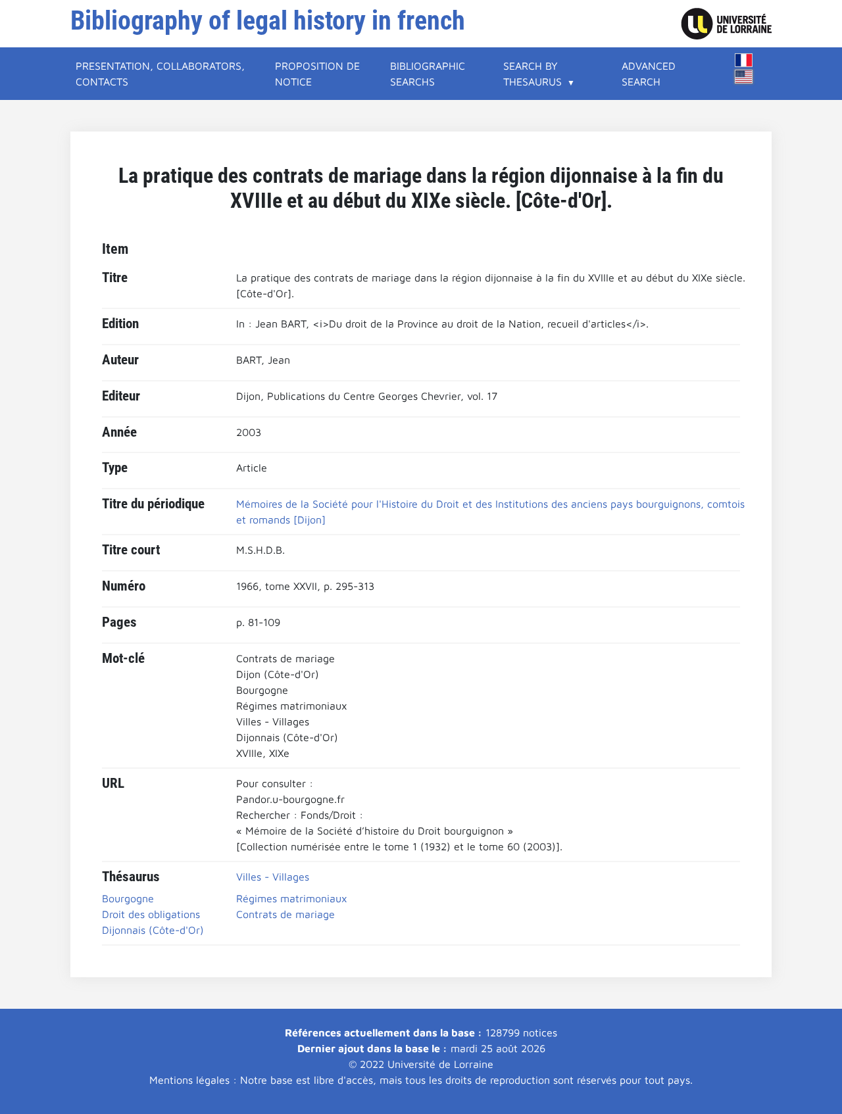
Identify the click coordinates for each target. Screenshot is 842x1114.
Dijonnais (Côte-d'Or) (153, 930)
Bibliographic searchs (427, 73)
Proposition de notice (317, 73)
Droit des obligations (151, 914)
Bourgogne (128, 898)
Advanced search (649, 73)
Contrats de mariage (285, 914)
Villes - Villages (272, 877)
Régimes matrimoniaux (291, 898)
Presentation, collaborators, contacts (160, 73)
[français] (744, 60)
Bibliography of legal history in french (267, 20)
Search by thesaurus (532, 73)
